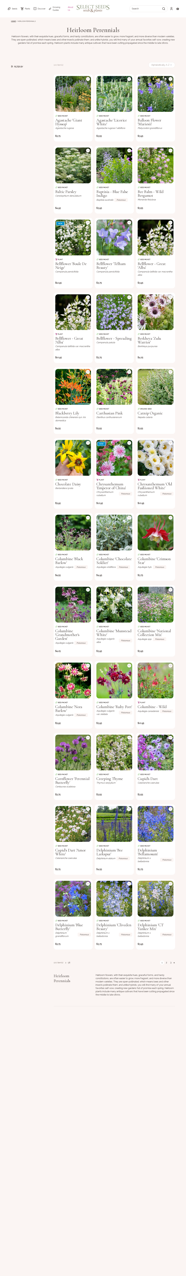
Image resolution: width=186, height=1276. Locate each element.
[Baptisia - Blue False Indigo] (114, 165)
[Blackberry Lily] (73, 386)
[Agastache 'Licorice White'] (114, 93)
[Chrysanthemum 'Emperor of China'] (114, 457)
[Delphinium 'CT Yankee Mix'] (155, 898)
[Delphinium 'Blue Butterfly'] (73, 898)
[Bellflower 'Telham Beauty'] (114, 237)
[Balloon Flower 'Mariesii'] (155, 93)
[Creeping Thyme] (114, 752)
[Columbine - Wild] (155, 680)
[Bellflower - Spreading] (114, 312)
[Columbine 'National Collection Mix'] (155, 604)
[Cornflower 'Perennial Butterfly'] (73, 752)
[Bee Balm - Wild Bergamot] (155, 165)
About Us (70, 8)
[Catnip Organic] (155, 386)
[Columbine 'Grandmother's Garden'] (73, 604)
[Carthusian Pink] (114, 386)
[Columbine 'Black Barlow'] (73, 532)
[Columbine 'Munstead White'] (114, 604)
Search (135, 8)
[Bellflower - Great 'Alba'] (155, 237)
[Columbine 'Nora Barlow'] (73, 680)
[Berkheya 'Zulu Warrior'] (155, 312)
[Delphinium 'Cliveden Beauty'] (114, 898)
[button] (12, 8)
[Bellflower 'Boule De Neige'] (73, 237)
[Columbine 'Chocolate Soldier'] (114, 532)
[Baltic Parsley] (73, 165)
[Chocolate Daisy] (73, 457)
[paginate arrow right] (174, 962)
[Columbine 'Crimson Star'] (155, 532)
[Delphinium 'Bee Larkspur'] (114, 823)
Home (13, 21)
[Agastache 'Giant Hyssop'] (73, 93)
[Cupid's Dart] (155, 752)
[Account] (171, 8)
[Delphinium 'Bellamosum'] (155, 823)
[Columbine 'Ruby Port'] (114, 680)
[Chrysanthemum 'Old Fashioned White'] (155, 457)
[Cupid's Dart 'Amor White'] (73, 823)
